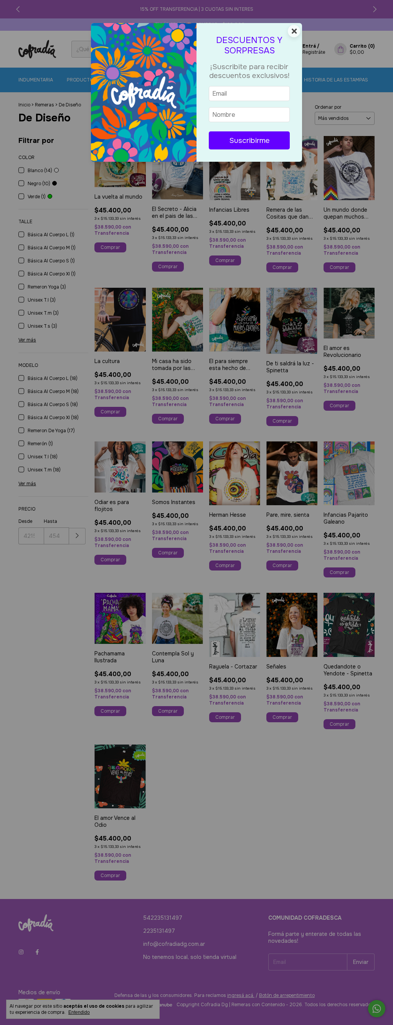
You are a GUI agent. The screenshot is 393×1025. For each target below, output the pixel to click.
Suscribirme (249, 140)
